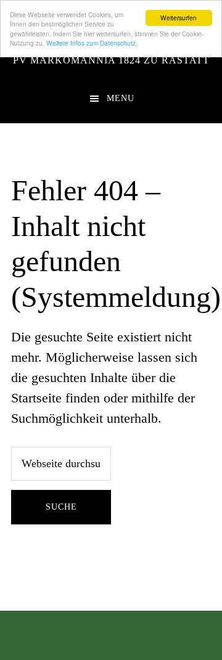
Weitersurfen (178, 17)
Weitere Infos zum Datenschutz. (92, 42)
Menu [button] (120, 98)
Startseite (36, 397)
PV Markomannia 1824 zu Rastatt (111, 60)
